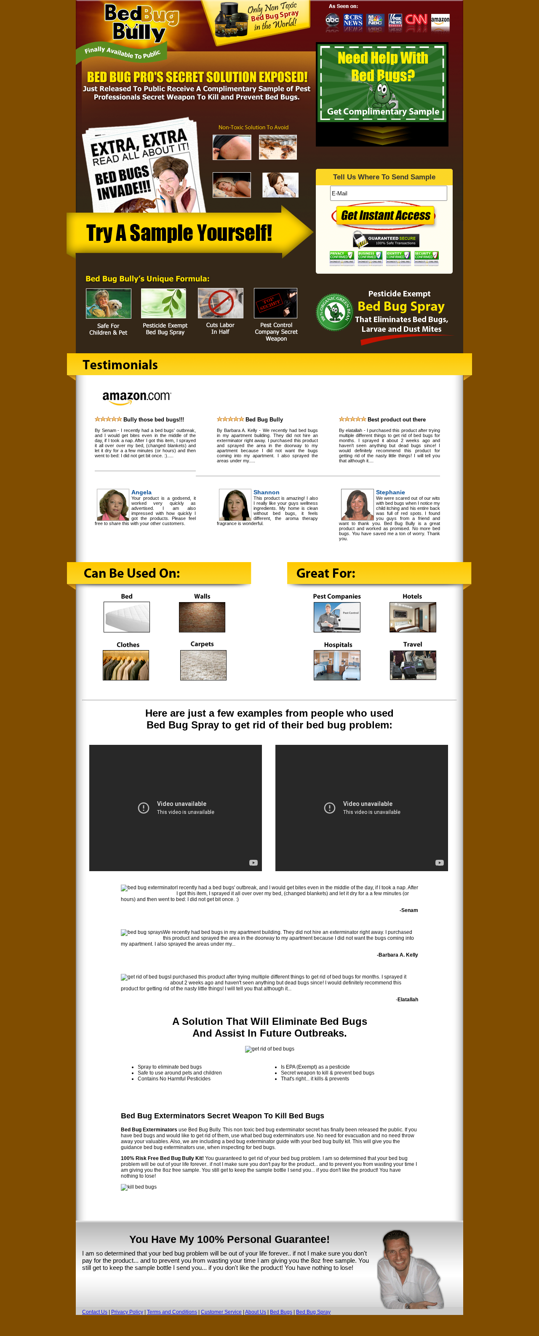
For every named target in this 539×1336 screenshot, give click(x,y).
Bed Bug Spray (313, 1312)
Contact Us (94, 1312)
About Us (255, 1312)
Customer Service (221, 1312)
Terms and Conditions (172, 1312)
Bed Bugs (281, 1312)
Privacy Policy (127, 1312)
